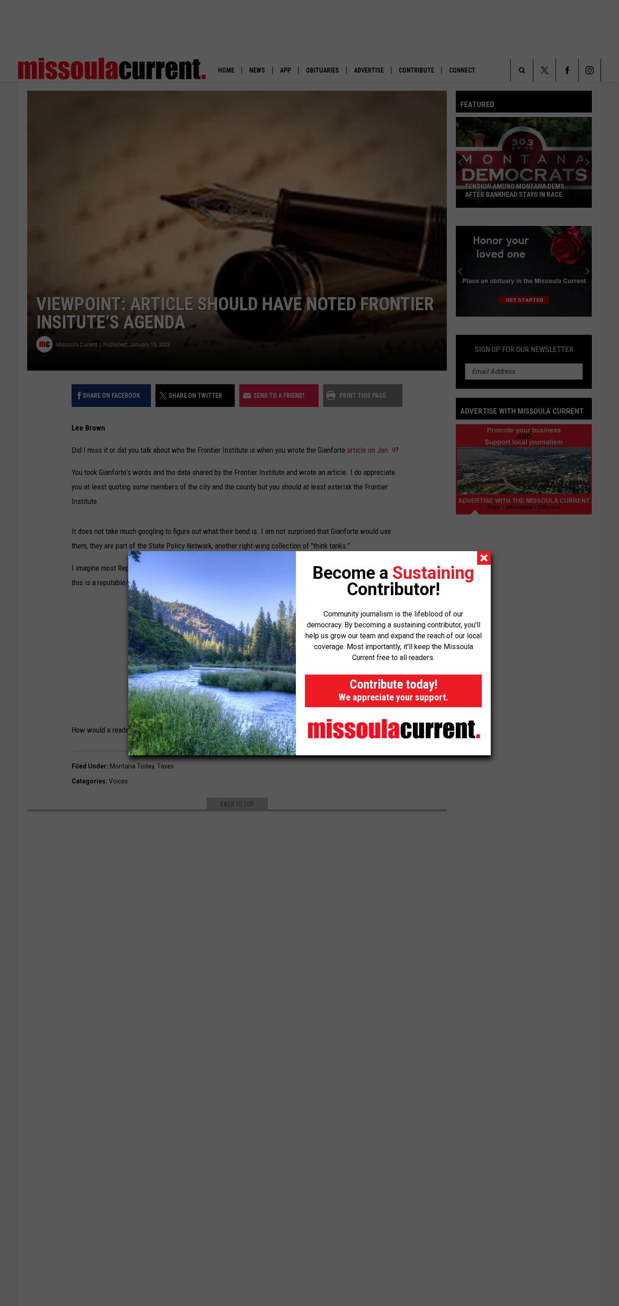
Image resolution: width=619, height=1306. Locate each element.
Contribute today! (393, 690)
